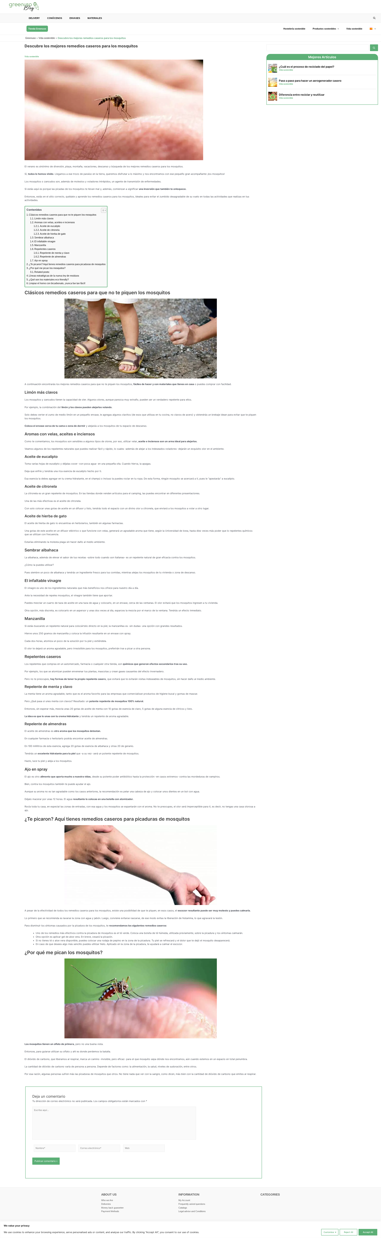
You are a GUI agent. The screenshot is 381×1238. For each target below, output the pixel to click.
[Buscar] (374, 47)
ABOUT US (109, 1194)
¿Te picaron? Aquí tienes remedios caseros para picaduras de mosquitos (67, 264)
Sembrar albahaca (44, 237)
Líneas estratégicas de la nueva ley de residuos (54, 275)
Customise (329, 1232)
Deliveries (106, 1204)
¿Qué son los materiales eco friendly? (49, 279)
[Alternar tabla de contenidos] (102, 210)
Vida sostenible (354, 28)
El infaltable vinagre (44, 241)
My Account (184, 1200)
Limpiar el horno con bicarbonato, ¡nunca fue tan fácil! (57, 283)
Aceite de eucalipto (50, 226)
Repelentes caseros (45, 249)
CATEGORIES (270, 1194)
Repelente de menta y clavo (54, 253)
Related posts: (42, 272)
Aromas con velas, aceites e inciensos (54, 222)
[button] (374, 18)
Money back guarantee (112, 1207)
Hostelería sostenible (294, 28)
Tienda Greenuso (37, 28)
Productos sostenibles (324, 28)
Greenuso (30, 38)
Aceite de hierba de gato (53, 234)
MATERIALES (95, 18)
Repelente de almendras (53, 256)
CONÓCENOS (54, 18)
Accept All (368, 1232)
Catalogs (182, 1207)
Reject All (348, 1232)
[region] (190, 1229)
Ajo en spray (41, 260)
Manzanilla (40, 245)
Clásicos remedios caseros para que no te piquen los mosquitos (62, 215)
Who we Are (107, 1200)
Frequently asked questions (191, 1204)
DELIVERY (34, 18)
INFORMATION (188, 1194)
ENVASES (75, 18)
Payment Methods (110, 1211)
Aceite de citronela (50, 230)
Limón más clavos (43, 218)
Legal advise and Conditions (192, 1211)
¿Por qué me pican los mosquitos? (47, 268)
